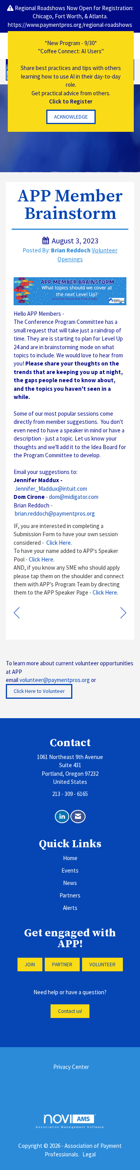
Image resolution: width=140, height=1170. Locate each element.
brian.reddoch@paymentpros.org (55, 513)
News (70, 883)
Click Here (41, 559)
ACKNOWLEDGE (71, 117)
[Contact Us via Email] (78, 817)
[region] (123, 613)
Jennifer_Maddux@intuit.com (51, 488)
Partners (70, 895)
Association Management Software (70, 1127)
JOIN (30, 964)
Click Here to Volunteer (39, 691)
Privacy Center (71, 1066)
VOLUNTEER (102, 964)
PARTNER (62, 964)
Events (70, 870)
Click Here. (59, 542)
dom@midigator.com (73, 496)
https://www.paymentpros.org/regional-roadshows (70, 24)
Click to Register (71, 101)
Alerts (70, 907)
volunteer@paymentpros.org (54, 680)
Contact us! (70, 1011)
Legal (89, 1154)
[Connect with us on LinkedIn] (62, 817)
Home (70, 858)
